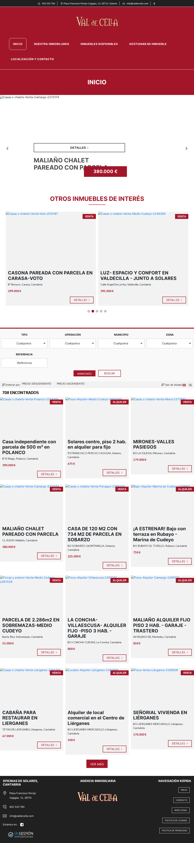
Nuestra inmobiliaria (51, 43)
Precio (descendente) (37, 383)
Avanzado (84, 373)
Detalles (81, 300)
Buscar (109, 373)
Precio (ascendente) (71, 383)
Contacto (181, 800)
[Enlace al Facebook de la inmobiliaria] (155, 3)
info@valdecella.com (21, 815)
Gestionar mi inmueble (148, 43)
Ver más (97, 764)
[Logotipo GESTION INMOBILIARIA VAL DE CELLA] (93, 22)
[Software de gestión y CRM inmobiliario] (30, 829)
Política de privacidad (174, 830)
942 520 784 (16, 806)
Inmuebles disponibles (99, 43)
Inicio (18, 43)
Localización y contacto (32, 59)
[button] (24, 343)
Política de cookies (176, 820)
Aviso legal (180, 810)
